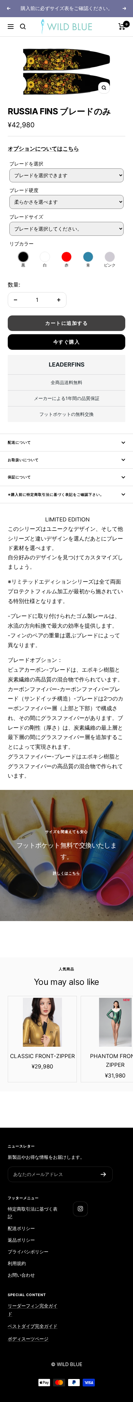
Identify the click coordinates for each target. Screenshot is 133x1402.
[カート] (121, 26)
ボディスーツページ (28, 1338)
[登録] (103, 1174)
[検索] (23, 26)
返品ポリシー (21, 1240)
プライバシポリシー (28, 1251)
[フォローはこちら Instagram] (80, 1209)
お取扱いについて (23, 460)
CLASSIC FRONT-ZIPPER (42, 1056)
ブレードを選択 (26, 164)
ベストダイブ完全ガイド (32, 1326)
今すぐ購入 (66, 342)
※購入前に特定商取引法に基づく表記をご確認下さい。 (56, 494)
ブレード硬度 (23, 190)
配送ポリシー (21, 1228)
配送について (19, 442)
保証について (19, 477)
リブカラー (21, 244)
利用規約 (17, 1263)
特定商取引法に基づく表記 (32, 1212)
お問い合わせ (21, 1275)
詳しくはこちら (66, 873)
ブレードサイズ (26, 217)
